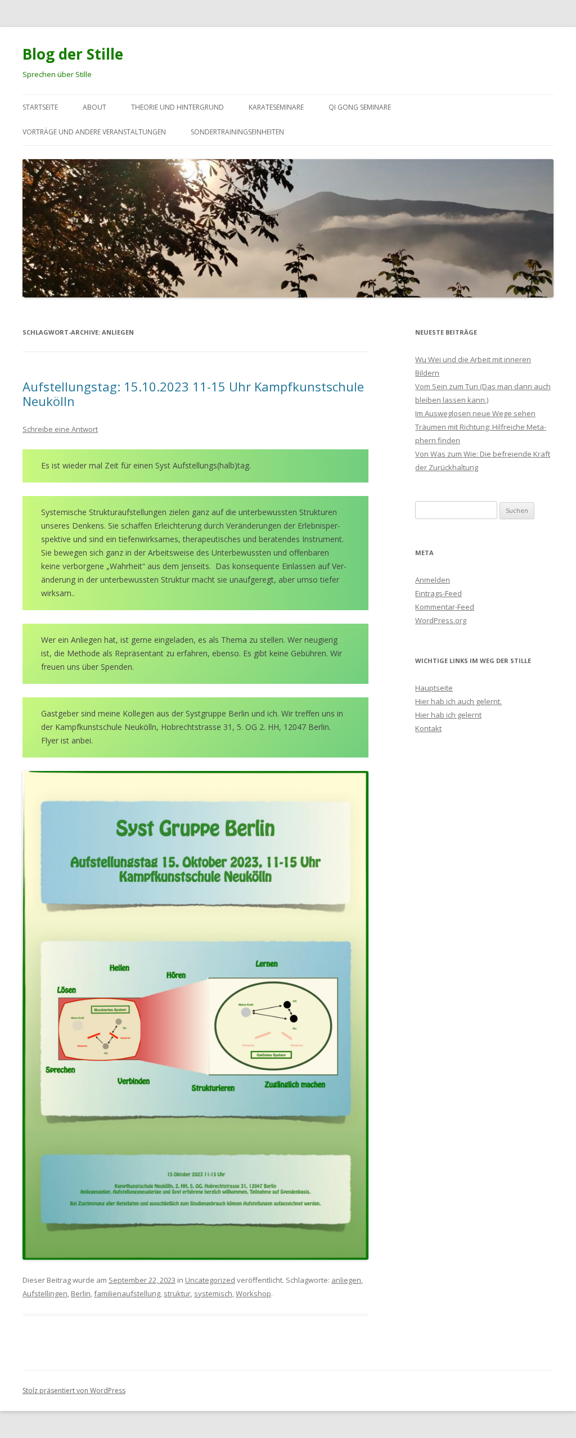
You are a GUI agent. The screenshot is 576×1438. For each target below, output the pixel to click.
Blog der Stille (72, 54)
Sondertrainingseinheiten (237, 132)
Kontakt (428, 728)
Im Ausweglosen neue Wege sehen (475, 413)
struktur (177, 1293)
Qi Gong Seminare (359, 107)
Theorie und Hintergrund (177, 107)
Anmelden (432, 580)
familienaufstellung (127, 1293)
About (94, 107)
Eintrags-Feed (438, 593)
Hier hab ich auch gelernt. (458, 701)
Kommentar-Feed (444, 607)
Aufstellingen (45, 1293)
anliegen (346, 1280)
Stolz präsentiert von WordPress (73, 1390)
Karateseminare (276, 107)
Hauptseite (434, 688)
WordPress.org (440, 620)
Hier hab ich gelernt (448, 715)
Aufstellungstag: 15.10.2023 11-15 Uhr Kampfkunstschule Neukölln (193, 393)
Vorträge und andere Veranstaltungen (94, 132)
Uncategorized (210, 1280)
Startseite (40, 107)
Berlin (81, 1293)
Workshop (253, 1293)
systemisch (213, 1293)
